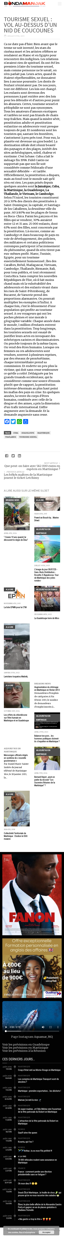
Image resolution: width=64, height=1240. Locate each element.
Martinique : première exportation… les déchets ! (39, 1091)
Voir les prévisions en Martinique (25, 1047)
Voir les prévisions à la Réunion (24, 1051)
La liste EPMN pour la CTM (15, 607)
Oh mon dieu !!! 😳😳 (27, 1183)
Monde (21, 1129)
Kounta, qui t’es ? (25, 1141)
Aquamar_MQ (43, 1037)
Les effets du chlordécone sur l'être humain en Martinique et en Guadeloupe (16, 718)
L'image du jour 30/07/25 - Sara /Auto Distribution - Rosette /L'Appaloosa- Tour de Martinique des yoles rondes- (46, 575)
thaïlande (10, 437)
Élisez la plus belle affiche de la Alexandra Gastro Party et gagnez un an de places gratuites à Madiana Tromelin (40, 1207)
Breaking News (12, 500)
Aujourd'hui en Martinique (43, 531)
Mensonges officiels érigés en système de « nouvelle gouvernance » (16, 758)
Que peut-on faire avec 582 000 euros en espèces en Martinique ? (32, 467)
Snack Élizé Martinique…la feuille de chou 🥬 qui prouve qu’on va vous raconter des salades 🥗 (39, 1194)
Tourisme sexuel (28, 437)
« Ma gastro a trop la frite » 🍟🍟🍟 (34, 1219)
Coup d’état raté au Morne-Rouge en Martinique (39, 1070)
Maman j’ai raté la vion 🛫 (29, 1100)
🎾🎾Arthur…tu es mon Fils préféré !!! (35, 1150)
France (21, 1168)
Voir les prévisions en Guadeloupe (26, 1044)
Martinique (43, 433)
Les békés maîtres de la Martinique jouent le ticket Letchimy (28, 476)
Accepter (46, 1232)
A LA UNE (40, 500)
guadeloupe (27, 433)
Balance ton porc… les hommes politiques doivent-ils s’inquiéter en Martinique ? (47, 739)
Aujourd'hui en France (46, 589)
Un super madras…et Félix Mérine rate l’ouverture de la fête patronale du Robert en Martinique (39, 1110)
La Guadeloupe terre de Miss (46, 618)
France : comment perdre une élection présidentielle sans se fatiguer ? (35, 1173)
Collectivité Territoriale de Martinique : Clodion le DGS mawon (15, 836)
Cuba (15, 433)
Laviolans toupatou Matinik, (16, 676)
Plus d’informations (27, 1232)
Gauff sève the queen (27, 1132)
